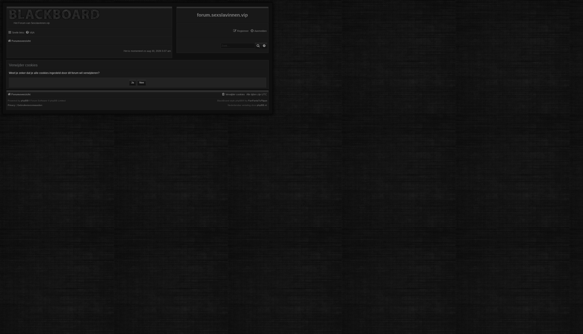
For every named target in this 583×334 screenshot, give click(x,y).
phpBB (24, 101)
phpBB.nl (262, 105)
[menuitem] (258, 31)
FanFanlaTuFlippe (257, 101)
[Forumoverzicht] (53, 13)
